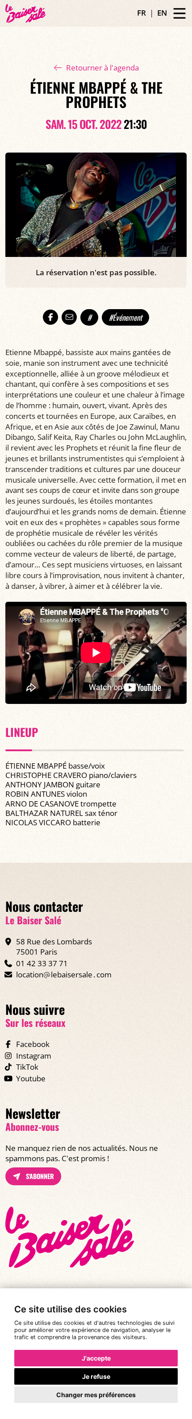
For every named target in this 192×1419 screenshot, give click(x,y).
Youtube (31, 1078)
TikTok (27, 1067)
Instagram (33, 1056)
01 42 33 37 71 (42, 963)
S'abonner (39, 1176)
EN (162, 13)
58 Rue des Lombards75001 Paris (54, 946)
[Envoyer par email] (69, 317)
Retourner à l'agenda (102, 67)
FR (141, 13)
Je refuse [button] (96, 1376)
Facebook (33, 1044)
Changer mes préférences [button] (96, 1394)
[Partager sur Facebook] (50, 317)
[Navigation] (179, 13)
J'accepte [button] (96, 1358)
